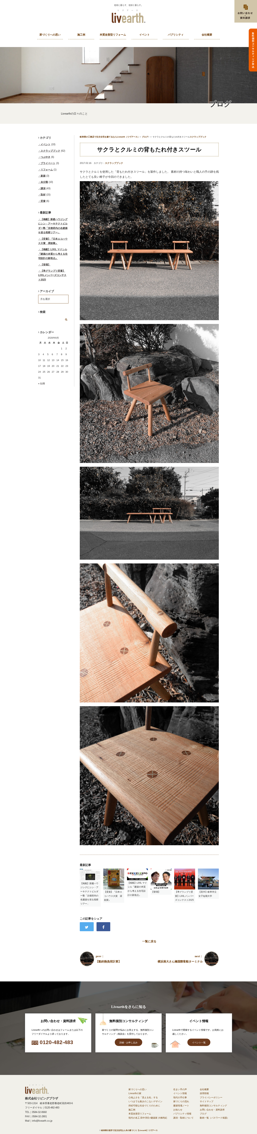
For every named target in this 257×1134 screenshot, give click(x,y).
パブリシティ (176, 34)
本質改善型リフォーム (113, 34)
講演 (43, 188)
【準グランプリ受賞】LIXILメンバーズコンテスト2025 (52, 275)
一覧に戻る (149, 941)
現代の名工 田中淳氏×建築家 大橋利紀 (147, 1118)
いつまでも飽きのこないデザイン (145, 1101)
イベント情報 (180, 1093)
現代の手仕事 (180, 1097)
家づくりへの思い (50, 34)
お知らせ (177, 1109)
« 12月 (41, 383)
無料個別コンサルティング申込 (253, 50)
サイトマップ (206, 1101)
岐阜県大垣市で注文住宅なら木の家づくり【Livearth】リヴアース (129, 1130)
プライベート (48, 163)
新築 (43, 175)
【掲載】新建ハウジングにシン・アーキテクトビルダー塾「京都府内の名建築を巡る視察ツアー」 (53, 226)
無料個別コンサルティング (213, 1105)
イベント (144, 34)
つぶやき (45, 157)
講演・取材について (183, 1118)
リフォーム (47, 169)
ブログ (203, 1113)
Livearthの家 (134, 1093)
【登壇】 (45, 264)
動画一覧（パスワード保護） (214, 1118)
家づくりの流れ (181, 1101)
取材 (43, 194)
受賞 (43, 201)
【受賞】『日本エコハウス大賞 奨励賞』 (53, 241)
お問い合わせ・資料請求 (212, 1109)
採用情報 (204, 1093)
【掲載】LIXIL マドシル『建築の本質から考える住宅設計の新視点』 (53, 254)
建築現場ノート (181, 1105)
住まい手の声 (180, 1089)
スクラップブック (114, 163)
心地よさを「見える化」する (143, 1097)
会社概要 (207, 34)
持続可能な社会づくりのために (144, 1105)
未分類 (44, 182)
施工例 (81, 34)
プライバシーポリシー (211, 1097)
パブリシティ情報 (182, 1113)
